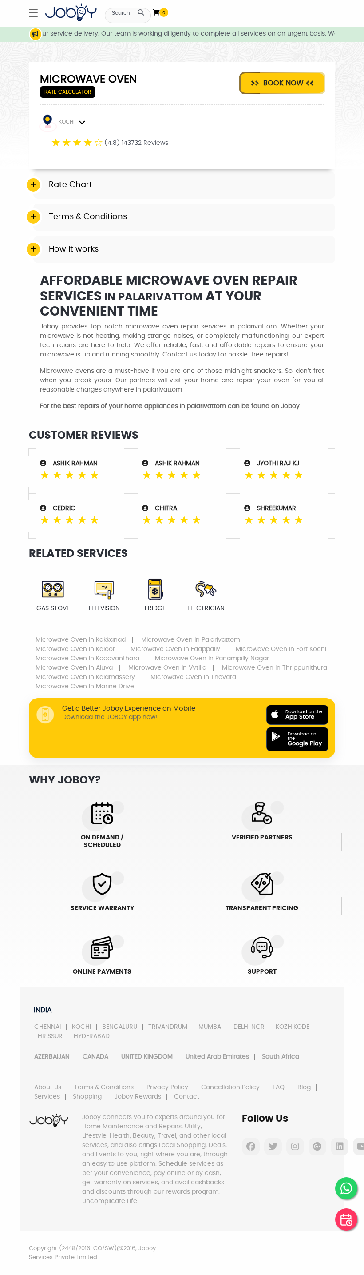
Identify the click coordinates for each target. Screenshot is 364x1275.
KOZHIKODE (292, 1027)
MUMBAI (210, 1027)
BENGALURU (119, 1027)
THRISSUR (48, 1036)
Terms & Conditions (104, 1087)
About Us (47, 1087)
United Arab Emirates (217, 1057)
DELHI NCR (249, 1027)
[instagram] (295, 1146)
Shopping (87, 1097)
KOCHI (67, 121)
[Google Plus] (317, 1146)
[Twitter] (273, 1146)
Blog (304, 1087)
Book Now (282, 83)
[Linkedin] (339, 1146)
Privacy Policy (167, 1087)
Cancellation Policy (230, 1087)
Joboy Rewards (138, 1097)
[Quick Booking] (346, 1219)
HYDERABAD (92, 1036)
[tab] (184, 185)
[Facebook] (251, 1146)
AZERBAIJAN (52, 1057)
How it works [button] (74, 249)
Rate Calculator (67, 92)
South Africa (280, 1057)
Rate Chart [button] (70, 185)
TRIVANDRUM (167, 1027)
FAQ (279, 1087)
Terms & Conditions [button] (88, 217)
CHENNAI (47, 1027)
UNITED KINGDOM (147, 1057)
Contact (186, 1097)
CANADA (95, 1057)
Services (47, 1097)
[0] (156, 11)
